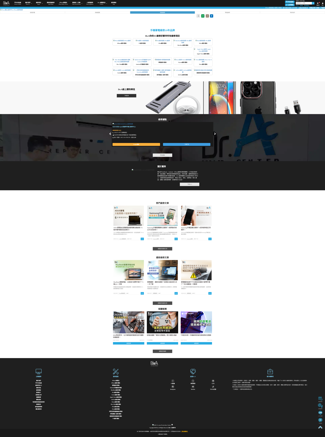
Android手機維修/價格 (116, 387)
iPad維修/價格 (116, 392)
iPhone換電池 (115, 380)
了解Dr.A (189, 184)
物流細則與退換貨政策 (39, 402)
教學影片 (38, 392)
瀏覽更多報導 (162, 351)
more (142, 239)
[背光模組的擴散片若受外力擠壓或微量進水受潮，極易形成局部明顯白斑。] (128, 270)
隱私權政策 (39, 409)
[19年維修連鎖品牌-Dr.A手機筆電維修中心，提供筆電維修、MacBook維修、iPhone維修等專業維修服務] (6, 3)
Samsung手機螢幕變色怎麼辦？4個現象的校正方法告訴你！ (162, 229)
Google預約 (136, 144)
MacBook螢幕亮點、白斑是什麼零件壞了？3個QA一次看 (128, 283)
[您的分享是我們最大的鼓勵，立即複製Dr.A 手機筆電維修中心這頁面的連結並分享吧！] (207, 16)
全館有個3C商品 (300, 1)
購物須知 (38, 399)
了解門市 (186, 144)
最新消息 (38, 387)
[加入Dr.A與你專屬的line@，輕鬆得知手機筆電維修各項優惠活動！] (320, 412)
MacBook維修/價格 (116, 390)
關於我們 (38, 380)
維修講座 (38, 390)
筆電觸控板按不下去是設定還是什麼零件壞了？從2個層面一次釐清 (195, 283)
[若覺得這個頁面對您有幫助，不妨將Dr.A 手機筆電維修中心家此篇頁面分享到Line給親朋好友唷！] (202, 16)
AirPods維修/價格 (115, 399)
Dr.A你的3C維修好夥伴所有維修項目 (162, 36)
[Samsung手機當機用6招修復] (196, 216)
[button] (32, 12)
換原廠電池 (306, 5)
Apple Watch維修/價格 (116, 397)
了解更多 (126, 95)
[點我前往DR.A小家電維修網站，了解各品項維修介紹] (320, 405)
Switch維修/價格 (116, 394)
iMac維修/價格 (116, 406)
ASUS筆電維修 (122, 239)
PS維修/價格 (116, 418)
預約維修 (320, 401)
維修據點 (162, 119)
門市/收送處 (38, 383)
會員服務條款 (38, 406)
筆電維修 (155, 293)
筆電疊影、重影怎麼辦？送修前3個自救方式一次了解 (162, 283)
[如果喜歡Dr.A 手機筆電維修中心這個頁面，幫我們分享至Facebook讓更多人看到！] (211, 16)
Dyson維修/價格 (116, 402)
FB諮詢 (320, 423)
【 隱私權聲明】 (184, 431)
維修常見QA (38, 385)
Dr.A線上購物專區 (126, 89)
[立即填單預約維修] (320, 398)
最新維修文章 (162, 257)
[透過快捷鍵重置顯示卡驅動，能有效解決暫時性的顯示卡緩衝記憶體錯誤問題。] (162, 270)
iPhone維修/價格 (115, 383)
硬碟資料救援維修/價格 (116, 416)
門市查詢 (290, 2)
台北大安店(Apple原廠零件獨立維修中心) (124, 126)
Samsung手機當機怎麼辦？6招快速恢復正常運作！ (196, 229)
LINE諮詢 (320, 416)
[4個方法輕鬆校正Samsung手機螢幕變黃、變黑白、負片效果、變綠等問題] (162, 216)
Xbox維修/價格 (116, 409)
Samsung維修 (156, 239)
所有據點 (162, 155)
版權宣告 (38, 404)
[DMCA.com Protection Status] (161, 424)
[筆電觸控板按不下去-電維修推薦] (196, 270)
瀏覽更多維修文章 (162, 248)
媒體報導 (162, 309)
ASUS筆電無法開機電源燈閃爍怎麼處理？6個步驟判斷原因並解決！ (127, 229)
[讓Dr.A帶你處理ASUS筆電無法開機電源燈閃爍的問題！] (128, 216)
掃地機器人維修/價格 (115, 413)
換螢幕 (301, 5)
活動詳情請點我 (275, 7)
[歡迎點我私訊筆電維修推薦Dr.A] (320, 420)
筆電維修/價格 (116, 385)
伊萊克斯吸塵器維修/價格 (115, 411)
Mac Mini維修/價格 (116, 404)
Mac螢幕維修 (122, 293)
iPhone (297, 5)
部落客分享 (39, 394)
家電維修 (320, 408)
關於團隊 (161, 166)
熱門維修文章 (162, 203)
